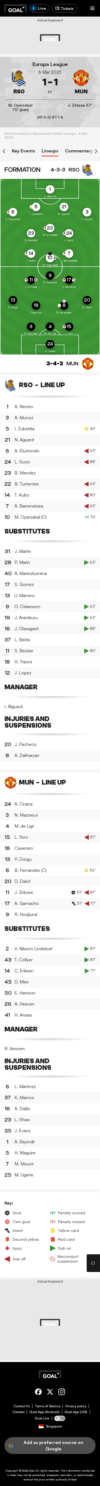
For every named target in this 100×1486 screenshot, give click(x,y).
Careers (18, 1412)
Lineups (50, 151)
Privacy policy (75, 1406)
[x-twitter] (50, 1392)
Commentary (79, 151)
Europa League (50, 64)
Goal (32, 1470)
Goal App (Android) (44, 1412)
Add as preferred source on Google (53, 1445)
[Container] (18, 82)
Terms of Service (47, 1406)
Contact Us (21, 1406)
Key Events (23, 151)
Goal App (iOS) (75, 1412)
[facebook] (38, 1392)
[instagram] (61, 1392)
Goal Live (42, 1418)
